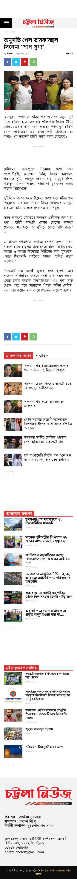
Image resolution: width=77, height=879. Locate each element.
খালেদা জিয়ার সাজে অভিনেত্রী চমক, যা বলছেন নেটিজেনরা (48, 386)
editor (10, 53)
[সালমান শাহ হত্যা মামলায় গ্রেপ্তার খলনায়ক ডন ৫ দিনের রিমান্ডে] (13, 370)
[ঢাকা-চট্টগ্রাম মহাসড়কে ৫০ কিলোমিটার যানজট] (13, 524)
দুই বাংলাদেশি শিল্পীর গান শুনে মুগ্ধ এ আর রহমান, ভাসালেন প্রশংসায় (47, 458)
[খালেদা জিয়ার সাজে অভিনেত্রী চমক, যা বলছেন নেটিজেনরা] (13, 388)
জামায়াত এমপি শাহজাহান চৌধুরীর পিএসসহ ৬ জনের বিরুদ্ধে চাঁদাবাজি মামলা (46, 714)
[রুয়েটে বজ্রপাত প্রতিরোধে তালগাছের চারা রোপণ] (13, 678)
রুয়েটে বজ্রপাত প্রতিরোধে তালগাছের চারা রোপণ (47, 676)
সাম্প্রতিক (42, 356)
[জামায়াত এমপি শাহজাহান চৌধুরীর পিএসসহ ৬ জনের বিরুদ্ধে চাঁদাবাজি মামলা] (13, 715)
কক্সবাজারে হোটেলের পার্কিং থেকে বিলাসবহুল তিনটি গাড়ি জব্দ (49, 594)
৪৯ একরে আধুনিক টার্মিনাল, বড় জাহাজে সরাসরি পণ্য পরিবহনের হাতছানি (47, 578)
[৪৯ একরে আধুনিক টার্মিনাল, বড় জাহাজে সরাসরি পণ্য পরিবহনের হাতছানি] (13, 578)
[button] (72, 23)
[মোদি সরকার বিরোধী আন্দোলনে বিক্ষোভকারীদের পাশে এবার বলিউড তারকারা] (13, 424)
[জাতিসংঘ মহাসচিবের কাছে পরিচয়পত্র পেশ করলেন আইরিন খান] (13, 559)
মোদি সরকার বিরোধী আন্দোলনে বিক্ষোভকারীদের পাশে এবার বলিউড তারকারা (48, 424)
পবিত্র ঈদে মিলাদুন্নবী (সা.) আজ (44, 747)
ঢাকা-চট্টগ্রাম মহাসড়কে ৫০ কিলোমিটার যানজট (43, 521)
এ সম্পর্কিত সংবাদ (18, 356)
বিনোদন (13, 32)
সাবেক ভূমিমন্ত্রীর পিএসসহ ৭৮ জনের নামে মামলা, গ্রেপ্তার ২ (46, 539)
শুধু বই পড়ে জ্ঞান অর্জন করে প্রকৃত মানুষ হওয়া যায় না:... (45, 612)
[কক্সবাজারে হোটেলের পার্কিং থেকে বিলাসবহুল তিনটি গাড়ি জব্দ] (13, 597)
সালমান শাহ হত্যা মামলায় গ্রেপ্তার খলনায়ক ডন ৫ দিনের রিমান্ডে (46, 368)
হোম (5, 32)
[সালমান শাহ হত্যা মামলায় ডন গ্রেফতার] (13, 406)
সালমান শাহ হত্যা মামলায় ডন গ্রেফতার (44, 404)
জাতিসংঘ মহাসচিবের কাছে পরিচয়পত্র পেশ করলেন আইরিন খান (47, 559)
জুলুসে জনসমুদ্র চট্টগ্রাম (39, 729)
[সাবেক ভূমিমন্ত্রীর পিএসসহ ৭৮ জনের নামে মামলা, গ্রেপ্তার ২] (13, 542)
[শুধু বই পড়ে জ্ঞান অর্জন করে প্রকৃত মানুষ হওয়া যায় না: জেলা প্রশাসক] (13, 615)
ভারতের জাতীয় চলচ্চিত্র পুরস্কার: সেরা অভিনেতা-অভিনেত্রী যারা (45, 440)
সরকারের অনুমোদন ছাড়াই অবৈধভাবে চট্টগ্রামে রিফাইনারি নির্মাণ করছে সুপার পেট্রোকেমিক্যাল (47, 695)
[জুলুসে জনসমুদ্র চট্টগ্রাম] (13, 733)
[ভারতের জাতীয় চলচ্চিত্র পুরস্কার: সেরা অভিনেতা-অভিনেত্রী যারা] (13, 442)
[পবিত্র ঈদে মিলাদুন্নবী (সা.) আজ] (13, 751)
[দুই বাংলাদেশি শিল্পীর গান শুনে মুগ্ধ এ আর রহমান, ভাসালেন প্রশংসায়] (13, 460)
